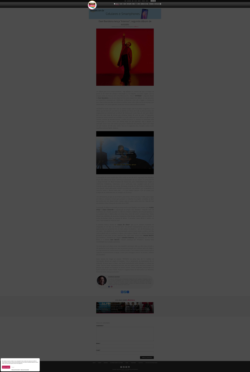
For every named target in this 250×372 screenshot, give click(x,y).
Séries (133, 3)
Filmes (124, 3)
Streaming (151, 3)
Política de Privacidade (15, 369)
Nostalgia (156, 3)
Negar (13, 367)
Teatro (121, 3)
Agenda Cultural (144, 3)
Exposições (129, 3)
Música (117, 3)
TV (136, 3)
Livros (138, 3)
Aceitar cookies (6, 367)
